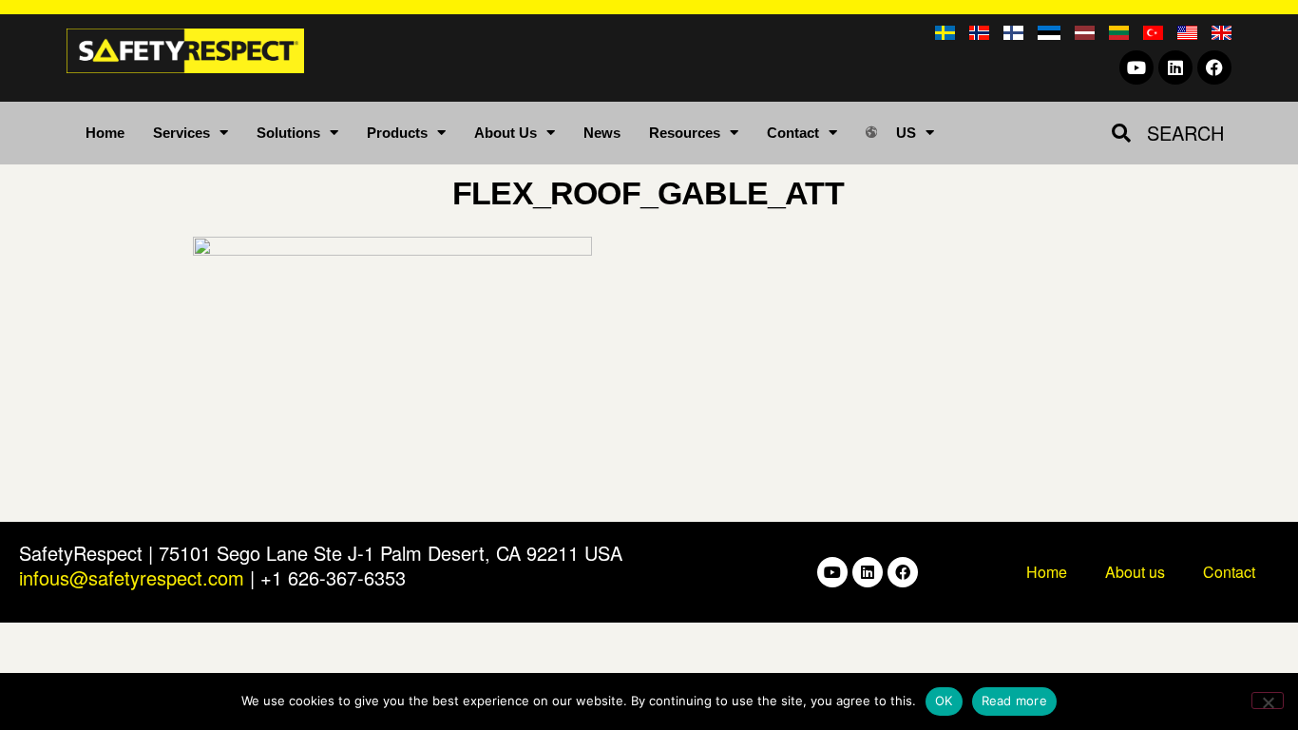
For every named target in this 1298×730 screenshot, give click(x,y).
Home (105, 133)
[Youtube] (1136, 67)
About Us (505, 133)
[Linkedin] (1175, 67)
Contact (793, 133)
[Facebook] (1214, 67)
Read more (1014, 700)
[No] (1267, 700)
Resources (684, 133)
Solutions (288, 133)
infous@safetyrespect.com (131, 577)
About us (1135, 572)
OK (944, 700)
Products (397, 133)
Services (181, 133)
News (601, 133)
